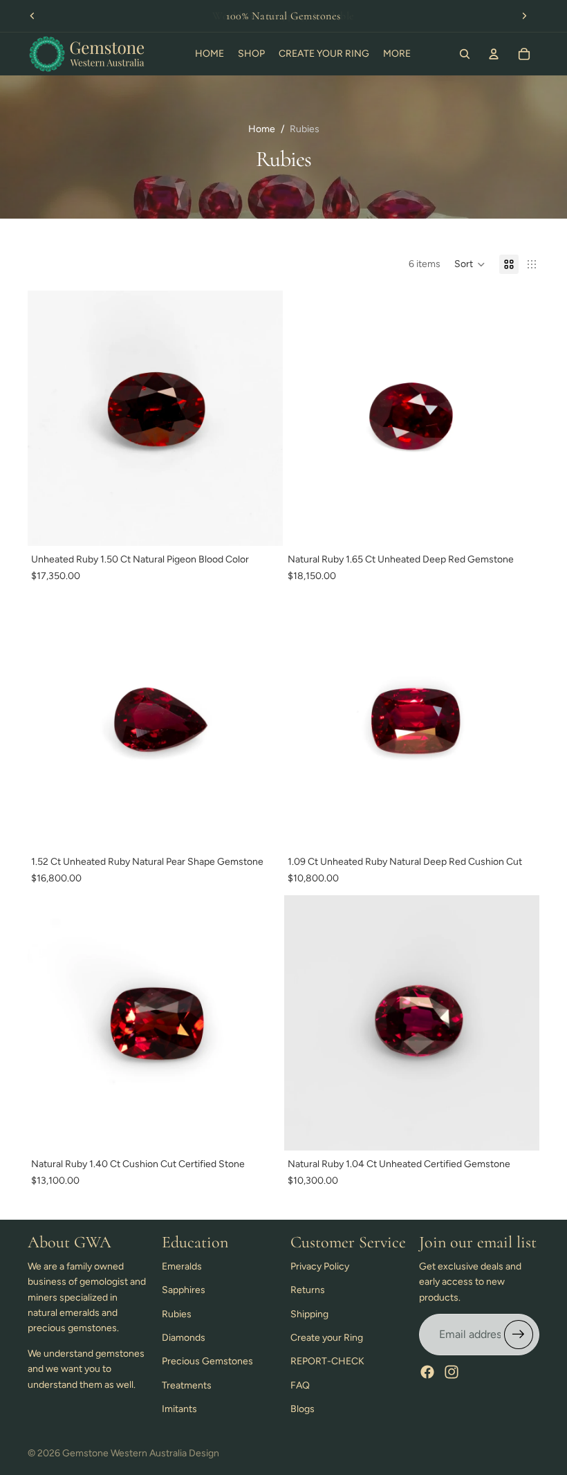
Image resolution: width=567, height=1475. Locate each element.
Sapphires (183, 1290)
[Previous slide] (32, 16)
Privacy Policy (319, 1266)
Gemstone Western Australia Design (140, 1453)
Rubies (177, 1314)
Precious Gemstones (207, 1361)
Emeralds (182, 1266)
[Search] (464, 54)
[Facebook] (427, 1372)
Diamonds (183, 1338)
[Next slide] (524, 16)
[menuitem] (397, 54)
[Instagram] (451, 1372)
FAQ (300, 1385)
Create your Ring (326, 1338)
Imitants (179, 1409)
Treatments (187, 1385)
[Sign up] (518, 1334)
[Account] (493, 54)
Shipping (309, 1314)
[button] (469, 264)
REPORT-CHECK (327, 1361)
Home (261, 129)
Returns (307, 1290)
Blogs (302, 1409)
